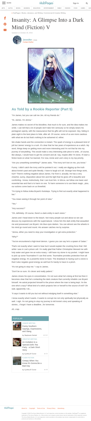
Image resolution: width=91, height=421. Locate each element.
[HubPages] (46, 3)
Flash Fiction (28, 358)
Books (18, 8)
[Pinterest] (5, 24)
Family (59, 8)
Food (75, 8)
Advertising (60, 408)
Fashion (67, 8)
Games (83, 8)
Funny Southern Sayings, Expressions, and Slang (32, 328)
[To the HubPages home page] (9, 408)
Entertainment (49, 8)
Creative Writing (29, 339)
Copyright (32, 408)
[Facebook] (5, 18)
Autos (10, 8)
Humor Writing (28, 323)
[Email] (5, 30)
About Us (24, 408)
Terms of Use (41, 408)
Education (36, 8)
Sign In (76, 3)
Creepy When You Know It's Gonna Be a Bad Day (32, 363)
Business (27, 8)
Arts (3, 8)
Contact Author (28, 42)
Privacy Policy (51, 408)
